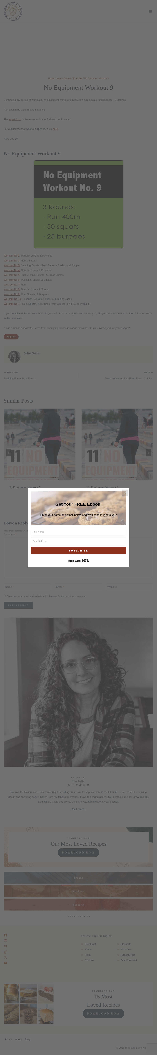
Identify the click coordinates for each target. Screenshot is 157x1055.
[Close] (125, 493)
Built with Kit (78, 561)
